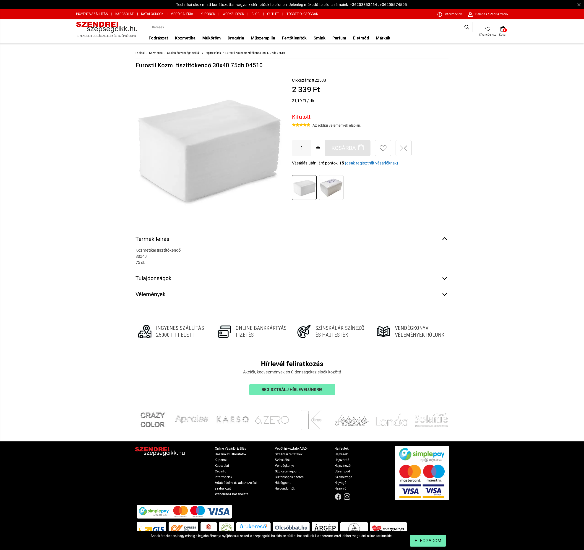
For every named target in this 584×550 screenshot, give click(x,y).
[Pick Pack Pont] (209, 529)
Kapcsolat (124, 14)
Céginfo (220, 471)
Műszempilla (263, 38)
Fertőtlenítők (294, 38)
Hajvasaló (342, 454)
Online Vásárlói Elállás (230, 448)
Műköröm (211, 38)
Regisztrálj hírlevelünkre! (292, 389)
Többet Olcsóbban (302, 14)
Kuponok (208, 14)
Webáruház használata (231, 494)
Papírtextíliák (213, 53)
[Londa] (391, 420)
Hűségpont (283, 483)
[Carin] (352, 420)
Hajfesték (342, 448)
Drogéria (236, 38)
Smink (319, 38)
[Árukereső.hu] (253, 528)
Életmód (361, 38)
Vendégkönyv (285, 465)
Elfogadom (428, 540)
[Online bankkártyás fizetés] (252, 331)
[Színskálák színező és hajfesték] (332, 331)
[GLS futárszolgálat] (151, 529)
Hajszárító (342, 460)
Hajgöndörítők (285, 488)
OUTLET (273, 14)
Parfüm (339, 38)
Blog (256, 14)
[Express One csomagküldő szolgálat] (183, 529)
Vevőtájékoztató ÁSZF (291, 448)
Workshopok (233, 14)
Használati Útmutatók (230, 454)
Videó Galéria (182, 14)
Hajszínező (343, 465)
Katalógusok (152, 14)
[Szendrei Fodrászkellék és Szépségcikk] (108, 31)
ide (389, 536)
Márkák (383, 38)
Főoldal (140, 53)
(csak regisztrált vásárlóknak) (371, 163)
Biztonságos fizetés (289, 477)
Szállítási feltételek (288, 454)
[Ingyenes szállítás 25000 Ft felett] (172, 331)
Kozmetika (185, 38)
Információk (223, 477)
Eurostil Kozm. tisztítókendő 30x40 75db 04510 (255, 53)
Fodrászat (158, 38)
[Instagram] (347, 496)
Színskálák (282, 460)
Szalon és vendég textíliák (183, 53)
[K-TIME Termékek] (312, 420)
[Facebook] (338, 496)
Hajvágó (340, 483)
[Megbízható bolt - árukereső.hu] (226, 529)
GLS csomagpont (287, 471)
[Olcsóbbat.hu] (291, 529)
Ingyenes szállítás (92, 14)
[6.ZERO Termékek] (272, 420)
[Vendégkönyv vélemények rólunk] (411, 331)
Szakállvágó (343, 477)
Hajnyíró (340, 488)
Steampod (342, 471)
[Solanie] (431, 420)
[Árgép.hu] (325, 529)
